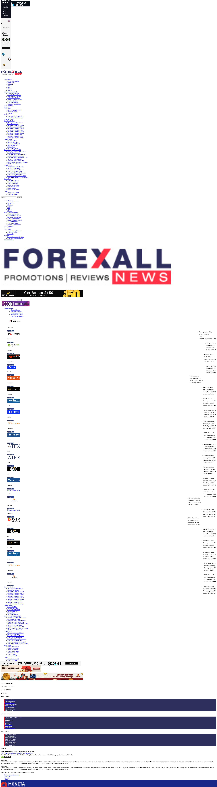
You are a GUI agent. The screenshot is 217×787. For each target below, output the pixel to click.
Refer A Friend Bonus (13, 189)
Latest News (7, 179)
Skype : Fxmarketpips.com (26, 753)
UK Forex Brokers (12, 101)
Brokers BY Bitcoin (12, 145)
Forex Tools (7, 108)
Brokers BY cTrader (12, 142)
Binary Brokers (8, 139)
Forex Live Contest (12, 194)
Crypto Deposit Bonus (13, 168)
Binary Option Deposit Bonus (15, 166)
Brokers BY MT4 (12, 140)
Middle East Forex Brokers (14, 99)
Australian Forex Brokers (14, 95)
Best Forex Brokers (9, 121)
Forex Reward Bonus (13, 186)
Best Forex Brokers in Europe (15, 137)
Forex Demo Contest (13, 192)
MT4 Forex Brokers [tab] (16, 311)
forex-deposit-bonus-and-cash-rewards (17, 177)
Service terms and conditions (11, 775)
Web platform (11, 147)
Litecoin (9, 88)
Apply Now (10, 331)
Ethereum (10, 84)
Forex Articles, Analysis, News (15, 116)
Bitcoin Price (10, 82)
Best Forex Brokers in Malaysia (15, 127)
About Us (6, 778)
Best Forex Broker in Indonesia (15, 125)
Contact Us (7, 779)
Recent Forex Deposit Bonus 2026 (16, 176)
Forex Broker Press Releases (15, 118)
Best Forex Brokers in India (14, 134)
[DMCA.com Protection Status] (6, 757)
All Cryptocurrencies (13, 81)
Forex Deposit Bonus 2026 (14, 174)
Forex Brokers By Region (11, 92)
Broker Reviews (8, 308)
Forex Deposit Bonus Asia (14, 171)
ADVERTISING (8, 119)
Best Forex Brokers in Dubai (15, 130)
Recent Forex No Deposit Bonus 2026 (17, 162)
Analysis (6, 114)
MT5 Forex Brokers (12, 148)
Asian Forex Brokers (13, 93)
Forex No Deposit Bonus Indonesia (16, 154)
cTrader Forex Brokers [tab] (17, 313)
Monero (9, 90)
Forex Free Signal (12, 111)
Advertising (7, 776)
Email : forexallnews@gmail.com (10, 753)
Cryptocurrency (8, 79)
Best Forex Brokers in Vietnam (15, 131)
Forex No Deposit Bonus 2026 (12, 150)
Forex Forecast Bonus (13, 185)
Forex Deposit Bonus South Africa (16, 173)
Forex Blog (7, 107)
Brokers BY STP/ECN (13, 144)
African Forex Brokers (13, 98)
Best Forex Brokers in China (15, 136)
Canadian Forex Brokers (14, 104)
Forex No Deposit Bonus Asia (15, 156)
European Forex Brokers (14, 96)
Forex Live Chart (8, 105)
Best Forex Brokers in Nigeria (15, 128)
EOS (8, 87)
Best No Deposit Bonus (13, 153)
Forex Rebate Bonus (12, 182)
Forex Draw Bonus (12, 183)
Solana (9, 85)
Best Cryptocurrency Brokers (15, 122)
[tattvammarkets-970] (42, 680)
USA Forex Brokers (12, 102)
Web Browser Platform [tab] (17, 316)
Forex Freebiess (11, 188)
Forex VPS (10, 113)
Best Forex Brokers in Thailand (15, 133)
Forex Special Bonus (13, 180)
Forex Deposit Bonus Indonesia (15, 169)
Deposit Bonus (8, 165)
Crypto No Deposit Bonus (14, 159)
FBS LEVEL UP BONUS (14, 163)
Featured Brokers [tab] (15, 310)
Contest (6, 191)
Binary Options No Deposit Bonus (16, 151)
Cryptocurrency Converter (14, 110)
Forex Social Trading (13, 124)
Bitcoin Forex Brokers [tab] (17, 314)
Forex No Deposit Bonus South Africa (17, 157)
